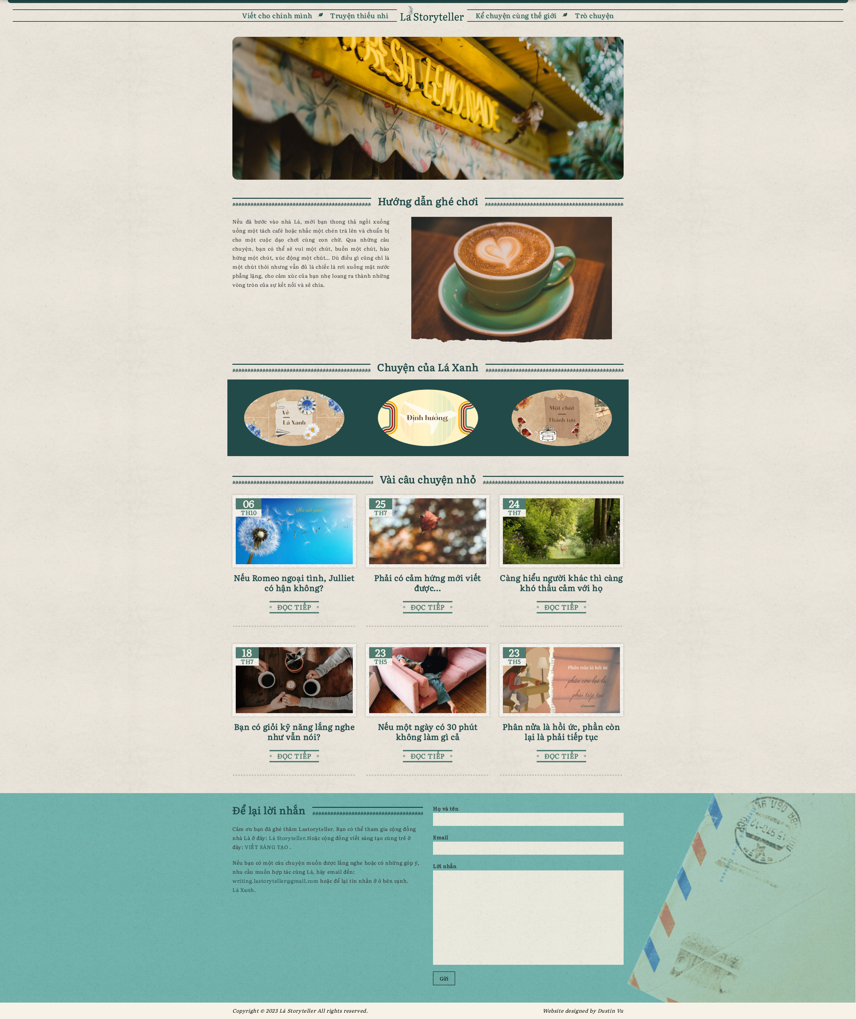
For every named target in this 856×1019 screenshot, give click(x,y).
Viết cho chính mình (277, 15)
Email (440, 837)
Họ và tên (445, 808)
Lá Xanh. (244, 890)
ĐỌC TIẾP (294, 607)
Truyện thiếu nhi (359, 15)
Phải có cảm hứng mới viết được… (427, 582)
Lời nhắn (445, 866)
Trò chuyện (594, 15)
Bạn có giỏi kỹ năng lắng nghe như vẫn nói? (294, 731)
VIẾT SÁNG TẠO (267, 847)
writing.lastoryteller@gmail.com (276, 880)
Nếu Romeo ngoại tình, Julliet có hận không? (294, 582)
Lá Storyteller (287, 838)
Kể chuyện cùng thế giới (516, 15)
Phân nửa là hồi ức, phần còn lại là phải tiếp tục (561, 731)
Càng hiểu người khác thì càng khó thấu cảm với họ (561, 582)
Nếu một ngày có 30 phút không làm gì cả (427, 731)
